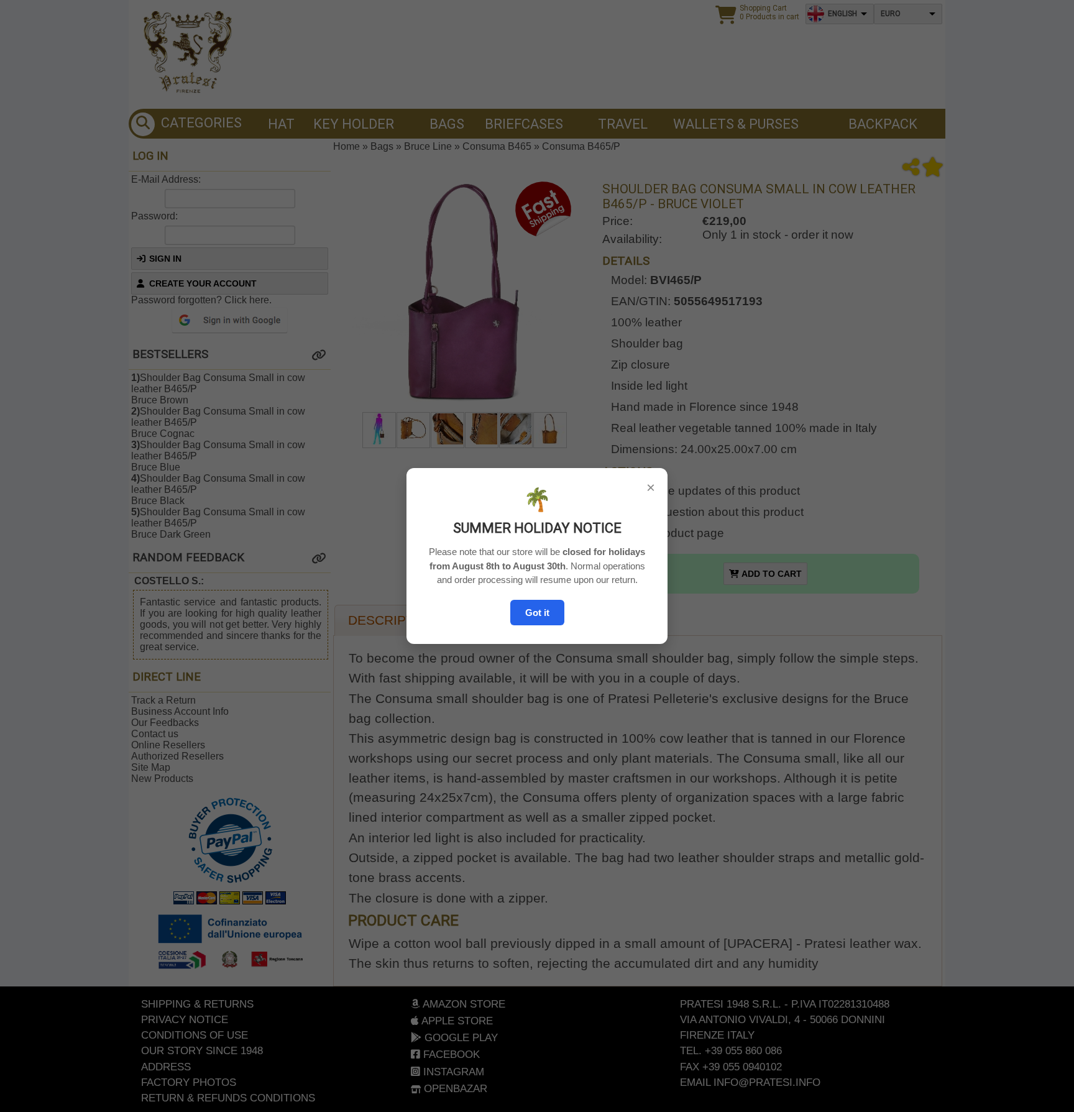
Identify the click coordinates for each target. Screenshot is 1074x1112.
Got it (537, 612)
